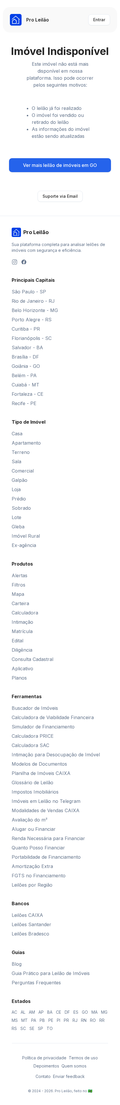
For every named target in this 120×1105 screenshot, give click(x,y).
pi (58, 1020)
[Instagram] (14, 262)
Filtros (18, 585)
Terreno (21, 452)
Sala (16, 461)
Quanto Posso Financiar (38, 848)
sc (23, 1028)
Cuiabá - (25, 385)
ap (41, 1012)
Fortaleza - (27, 394)
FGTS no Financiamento (39, 875)
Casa (17, 433)
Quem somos (74, 1065)
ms (15, 1020)
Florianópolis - (32, 338)
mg (104, 1012)
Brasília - (25, 357)
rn (84, 1020)
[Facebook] (24, 262)
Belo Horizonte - (35, 310)
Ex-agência (24, 545)
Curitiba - (26, 329)
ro (93, 1020)
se (31, 1028)
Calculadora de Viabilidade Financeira (53, 717)
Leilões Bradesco (30, 934)
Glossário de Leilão (32, 782)
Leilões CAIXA (27, 915)
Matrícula (22, 631)
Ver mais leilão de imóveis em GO (60, 165)
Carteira (20, 603)
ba (49, 1012)
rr (102, 1020)
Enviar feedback (69, 1076)
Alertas (19, 575)
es (75, 1012)
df (67, 1012)
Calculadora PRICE (33, 736)
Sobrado (21, 508)
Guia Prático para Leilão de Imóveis (51, 973)
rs (14, 1028)
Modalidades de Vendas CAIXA (46, 810)
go (85, 1012)
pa (33, 1020)
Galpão (19, 480)
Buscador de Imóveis (35, 708)
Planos (19, 678)
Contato (43, 1076)
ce (58, 1012)
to (50, 1028)
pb (42, 1020)
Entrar (99, 19)
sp (40, 1028)
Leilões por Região (32, 885)
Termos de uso (83, 1057)
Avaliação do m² (29, 820)
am (32, 1012)
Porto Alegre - (32, 319)
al (23, 1012)
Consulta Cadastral (32, 659)
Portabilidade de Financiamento (46, 857)
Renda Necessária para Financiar (48, 838)
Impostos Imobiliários (35, 792)
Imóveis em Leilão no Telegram (46, 801)
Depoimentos (46, 1065)
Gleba (18, 527)
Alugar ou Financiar (34, 829)
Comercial (23, 471)
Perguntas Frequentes (36, 982)
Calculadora (25, 613)
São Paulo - (29, 292)
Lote (16, 517)
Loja (16, 489)
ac (14, 1012)
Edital (17, 641)
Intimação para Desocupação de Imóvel (56, 755)
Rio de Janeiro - (33, 301)
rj (75, 1020)
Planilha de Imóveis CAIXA (41, 773)
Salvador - (27, 347)
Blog (17, 964)
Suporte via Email (60, 196)
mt (24, 1020)
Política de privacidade (44, 1057)
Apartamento (26, 443)
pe (50, 1020)
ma (94, 1012)
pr (66, 1020)
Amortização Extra (32, 866)
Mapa (18, 594)
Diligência (22, 650)
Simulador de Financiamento (43, 727)
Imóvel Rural (26, 536)
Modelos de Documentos (39, 764)
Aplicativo (22, 668)
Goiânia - (26, 366)
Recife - (24, 403)
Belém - (24, 375)
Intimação (22, 622)
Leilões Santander (31, 924)
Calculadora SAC (30, 745)
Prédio (19, 499)
